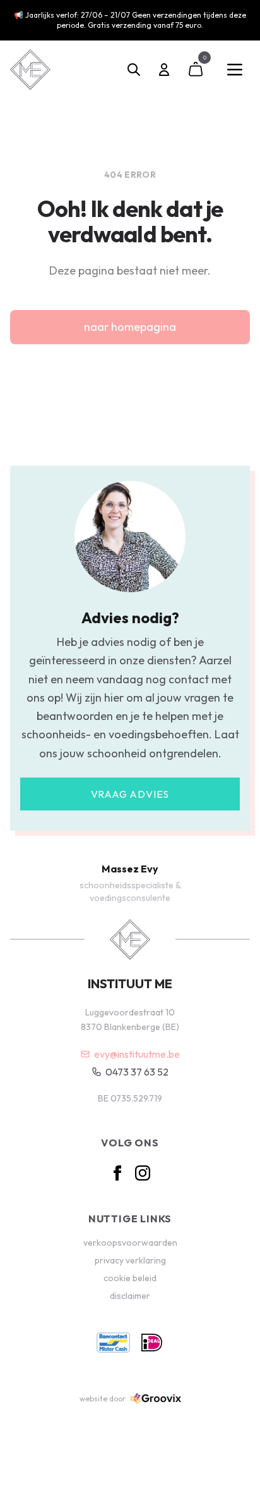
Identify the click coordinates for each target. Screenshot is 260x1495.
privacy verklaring (130, 1260)
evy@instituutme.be (137, 1054)
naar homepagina (130, 326)
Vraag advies (130, 794)
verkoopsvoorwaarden (130, 1242)
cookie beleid (130, 1278)
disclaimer (130, 1295)
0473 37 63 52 (136, 1071)
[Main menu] (235, 69)
